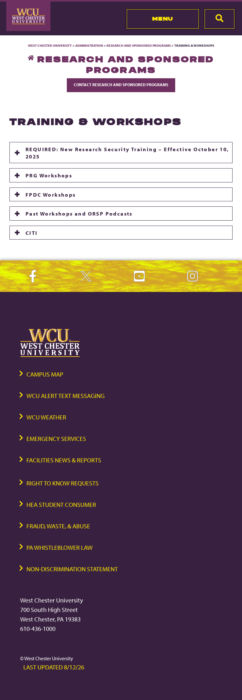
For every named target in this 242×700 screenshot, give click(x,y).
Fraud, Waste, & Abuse (58, 526)
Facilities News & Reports (63, 460)
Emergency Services (56, 438)
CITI (32, 232)
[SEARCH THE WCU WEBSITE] (219, 19)
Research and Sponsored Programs (139, 45)
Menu (162, 18)
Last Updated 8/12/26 (53, 667)
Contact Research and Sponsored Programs (121, 84)
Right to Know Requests (62, 483)
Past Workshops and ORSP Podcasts (79, 213)
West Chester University (50, 45)
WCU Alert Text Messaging (65, 396)
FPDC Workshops (51, 194)
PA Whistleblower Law (59, 547)
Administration (89, 45)
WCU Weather (46, 417)
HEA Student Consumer (61, 504)
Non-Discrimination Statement (72, 569)
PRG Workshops (49, 175)
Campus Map (44, 374)
